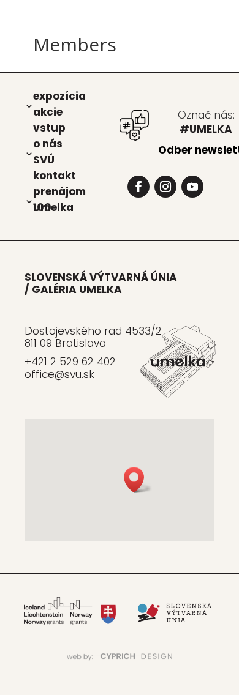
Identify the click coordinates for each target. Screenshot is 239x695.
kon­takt (54, 174)
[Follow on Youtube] (192, 187)
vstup (49, 127)
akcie (48, 111)
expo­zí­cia (59, 95)
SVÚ (44, 159)
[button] (138, 480)
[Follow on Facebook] (138, 187)
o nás (48, 143)
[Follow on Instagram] (165, 187)
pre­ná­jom (59, 190)
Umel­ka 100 (53, 206)
